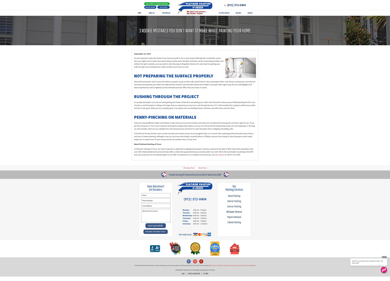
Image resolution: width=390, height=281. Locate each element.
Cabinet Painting (234, 222)
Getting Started (224, 13)
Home (139, 13)
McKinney (247, 265)
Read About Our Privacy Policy (155, 232)
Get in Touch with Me (155, 225)
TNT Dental (212, 270)
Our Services (166, 13)
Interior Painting (234, 201)
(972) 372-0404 (236, 5)
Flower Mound (240, 265)
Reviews (238, 13)
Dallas (210, 265)
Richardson (232, 265)
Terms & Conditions (194, 273)
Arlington (225, 265)
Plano (214, 265)
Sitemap (205, 273)
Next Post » (203, 168)
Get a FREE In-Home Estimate (157, 3)
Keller (254, 265)
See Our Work (163, 7)
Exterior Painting (234, 206)
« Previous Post (188, 168)
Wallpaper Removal (234, 211)
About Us (152, 13)
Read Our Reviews (150, 7)
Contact (250, 13)
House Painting (234, 195)
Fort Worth (220, 265)
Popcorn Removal (234, 216)
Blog (183, 273)
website (221, 155)
